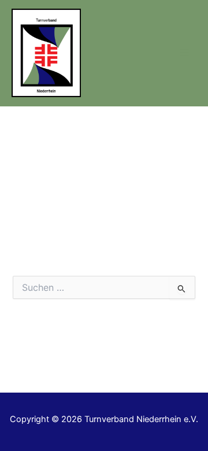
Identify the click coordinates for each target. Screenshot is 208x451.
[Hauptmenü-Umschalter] (184, 53)
